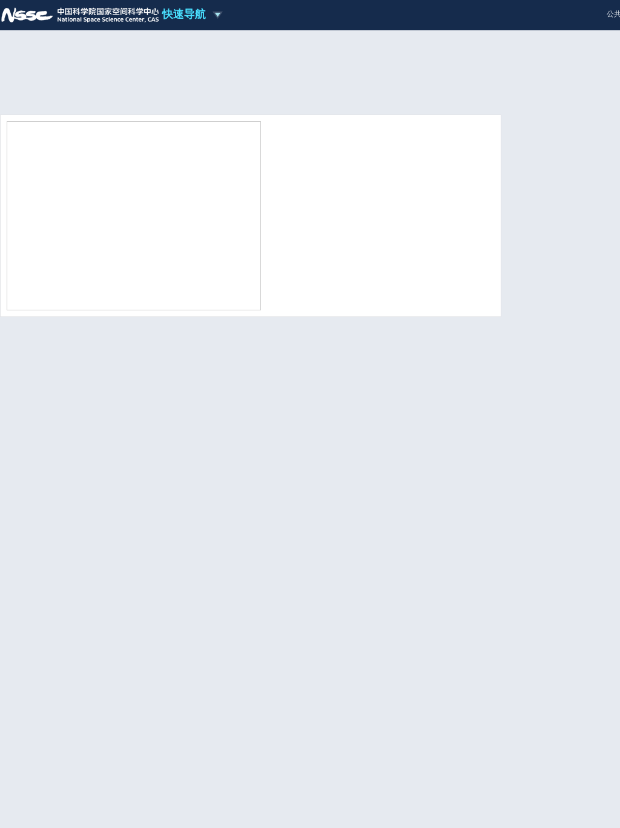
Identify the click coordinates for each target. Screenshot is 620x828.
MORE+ (475, 303)
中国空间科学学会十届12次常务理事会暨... (341, 468)
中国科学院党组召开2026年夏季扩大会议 (343, 254)
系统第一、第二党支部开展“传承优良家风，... (345, 627)
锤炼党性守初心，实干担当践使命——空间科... (347, 660)
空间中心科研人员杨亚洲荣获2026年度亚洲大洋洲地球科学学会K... (444, 377)
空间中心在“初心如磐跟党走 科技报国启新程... (346, 644)
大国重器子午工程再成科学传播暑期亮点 (336, 611)
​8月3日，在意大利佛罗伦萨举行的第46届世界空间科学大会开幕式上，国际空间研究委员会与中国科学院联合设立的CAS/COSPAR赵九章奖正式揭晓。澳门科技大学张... (380, 200)
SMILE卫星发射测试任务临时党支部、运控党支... (351, 594)
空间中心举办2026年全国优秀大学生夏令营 (342, 484)
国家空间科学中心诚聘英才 (566, 756)
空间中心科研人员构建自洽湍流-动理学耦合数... (96, 484)
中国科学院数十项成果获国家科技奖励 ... (343, 270)
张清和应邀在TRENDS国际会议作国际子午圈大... (98, 660)
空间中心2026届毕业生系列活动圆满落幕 (338, 499)
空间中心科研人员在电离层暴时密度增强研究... (95, 514)
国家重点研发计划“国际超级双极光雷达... (338, 529)
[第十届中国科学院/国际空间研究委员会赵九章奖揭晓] (133, 215)
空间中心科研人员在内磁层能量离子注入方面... (95, 529)
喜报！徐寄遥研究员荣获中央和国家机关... (345, 286)
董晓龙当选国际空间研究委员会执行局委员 (346, 239)
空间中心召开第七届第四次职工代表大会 (338, 514)
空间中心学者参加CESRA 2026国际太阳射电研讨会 (102, 644)
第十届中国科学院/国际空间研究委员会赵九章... (96, 594)
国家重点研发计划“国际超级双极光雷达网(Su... (95, 627)
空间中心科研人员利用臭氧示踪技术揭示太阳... (95, 499)
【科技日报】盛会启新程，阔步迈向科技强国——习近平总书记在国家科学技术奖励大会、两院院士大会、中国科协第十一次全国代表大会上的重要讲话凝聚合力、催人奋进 (376, 707)
